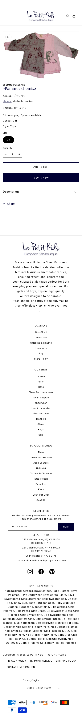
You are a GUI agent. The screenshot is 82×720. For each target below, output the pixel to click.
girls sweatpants (55, 614)
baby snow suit (17, 602)
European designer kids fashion (40, 630)
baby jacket (69, 598)
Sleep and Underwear (41, 392)
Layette (41, 376)
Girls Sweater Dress (47, 618)
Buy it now (41, 178)
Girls (41, 381)
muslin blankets (24, 622)
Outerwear (41, 403)
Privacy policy (16, 661)
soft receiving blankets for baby (57, 622)
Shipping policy (66, 661)
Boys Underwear (31, 594)
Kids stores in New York (41, 634)
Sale (41, 435)
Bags (41, 429)
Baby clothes (61, 590)
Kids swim (11, 630)
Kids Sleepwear (30, 598)
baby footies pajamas (61, 642)
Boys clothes (42, 590)
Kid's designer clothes (19, 590)
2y (8, 139)
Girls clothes (59, 606)
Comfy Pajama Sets (33, 642)
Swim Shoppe (41, 397)
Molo (41, 452)
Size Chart (41, 332)
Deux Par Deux (41, 495)
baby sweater (50, 598)
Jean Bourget (40, 463)
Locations (41, 348)
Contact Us (41, 337)
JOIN (66, 526)
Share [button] (11, 203)
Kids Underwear (56, 638)
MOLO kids (69, 630)
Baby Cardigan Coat (41, 602)
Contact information (21, 667)
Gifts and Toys (41, 413)
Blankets (41, 419)
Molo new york (14, 634)
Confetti (41, 500)
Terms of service (41, 661)
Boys (41, 387)
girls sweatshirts (31, 614)
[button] (6, 16)
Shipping (7, 101)
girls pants (23, 610)
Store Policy (41, 359)
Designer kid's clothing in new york (26, 626)
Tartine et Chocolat (41, 473)
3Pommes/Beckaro (41, 457)
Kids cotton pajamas (64, 626)
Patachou (41, 484)
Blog (41, 353)
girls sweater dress (59, 610)
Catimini (41, 468)
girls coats (38, 610)
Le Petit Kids (35, 654)
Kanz (41, 489)
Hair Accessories (41, 408)
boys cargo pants (54, 594)
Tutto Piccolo (41, 479)
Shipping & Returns (41, 343)
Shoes (41, 424)
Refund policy (56, 654)
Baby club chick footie (30, 638)
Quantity (7, 148)
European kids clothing (34, 606)
